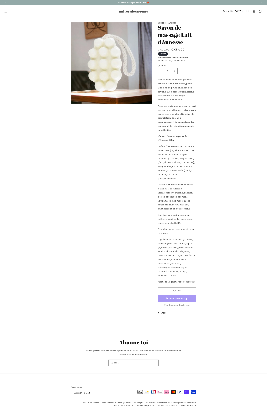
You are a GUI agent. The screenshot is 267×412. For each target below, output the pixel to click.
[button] (6, 11)
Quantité (162, 66)
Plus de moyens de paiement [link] (177, 305)
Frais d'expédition (180, 58)
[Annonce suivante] (262, 2)
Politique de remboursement (158, 403)
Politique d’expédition (145, 405)
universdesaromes (97, 403)
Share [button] (164, 313)
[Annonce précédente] (5, 2)
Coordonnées (162, 405)
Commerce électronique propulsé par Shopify (124, 403)
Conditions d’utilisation (123, 405)
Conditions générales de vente (183, 405)
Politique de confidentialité (184, 403)
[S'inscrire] (155, 363)
